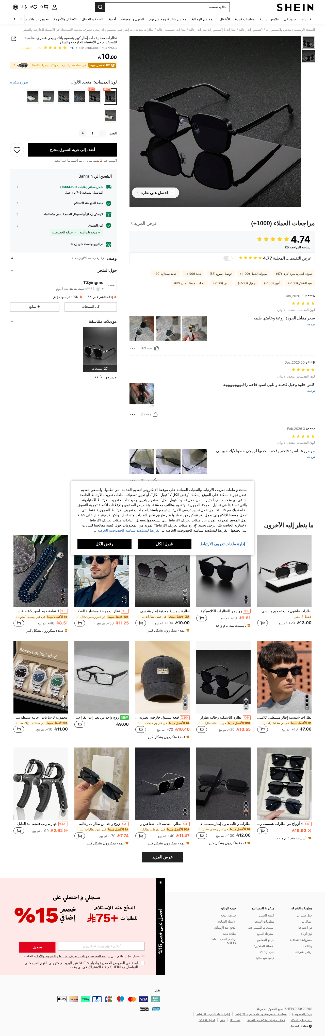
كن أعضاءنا (305, 927)
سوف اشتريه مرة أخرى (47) (294, 274)
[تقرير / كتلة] (132, 348)
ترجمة (311, 324)
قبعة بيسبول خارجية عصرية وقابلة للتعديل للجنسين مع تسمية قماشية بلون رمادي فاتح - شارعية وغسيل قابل (162, 717)
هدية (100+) (193, 274)
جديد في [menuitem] (290, 19)
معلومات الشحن (264, 921)
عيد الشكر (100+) (300, 283)
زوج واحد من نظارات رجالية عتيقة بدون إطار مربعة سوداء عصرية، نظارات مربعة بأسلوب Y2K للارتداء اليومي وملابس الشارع (101, 824)
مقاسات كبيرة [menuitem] (245, 19)
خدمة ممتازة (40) (165, 274)
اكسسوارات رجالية (251, 29)
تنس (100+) (221, 283)
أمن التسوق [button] (95, 225)
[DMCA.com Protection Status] (144, 1009)
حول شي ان (304, 915)
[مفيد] (156, 348)
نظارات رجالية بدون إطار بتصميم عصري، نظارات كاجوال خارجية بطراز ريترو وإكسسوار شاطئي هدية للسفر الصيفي (223, 824)
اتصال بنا (306, 921)
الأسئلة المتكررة (264, 946)
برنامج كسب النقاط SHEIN (223, 941)
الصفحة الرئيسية (304, 29)
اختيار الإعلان (207, 1020)
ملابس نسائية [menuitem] (269, 19)
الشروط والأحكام (301, 1020)
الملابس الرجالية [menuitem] (203, 19)
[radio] (110, 96)
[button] (24, 7)
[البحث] (100, 7)
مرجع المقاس (265, 940)
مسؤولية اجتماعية (301, 940)
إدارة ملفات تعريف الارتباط (213, 1014)
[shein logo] (295, 7)
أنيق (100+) (272, 283)
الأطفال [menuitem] (225, 19)
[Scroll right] (15, 19)
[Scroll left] (21, 19)
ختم (222, 1020)
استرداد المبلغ (265, 934)
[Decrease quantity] (102, 133)
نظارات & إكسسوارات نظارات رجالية (212, 29)
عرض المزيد (162, 857)
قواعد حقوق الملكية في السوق (266, 1020)
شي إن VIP (267, 952)
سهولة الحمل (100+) (253, 274)
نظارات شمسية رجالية (171, 29)
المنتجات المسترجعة (261, 927)
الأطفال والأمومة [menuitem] (65, 19)
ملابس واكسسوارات (278, 29)
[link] (44, 7)
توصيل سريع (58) (221, 274)
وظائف (307, 946)
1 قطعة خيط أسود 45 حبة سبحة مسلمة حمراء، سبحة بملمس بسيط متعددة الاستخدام (40, 611)
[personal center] (55, 7)
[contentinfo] (84, 999)
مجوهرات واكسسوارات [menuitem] (32, 19)
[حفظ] (17, 150)
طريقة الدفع (228, 915)
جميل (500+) (246, 283)
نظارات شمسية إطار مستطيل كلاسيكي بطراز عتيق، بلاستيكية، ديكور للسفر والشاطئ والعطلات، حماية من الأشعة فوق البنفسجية (284, 717)
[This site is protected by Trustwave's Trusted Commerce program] (156, 1009)
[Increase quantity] (82, 133)
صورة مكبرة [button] (19, 82)
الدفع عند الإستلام (225, 927)
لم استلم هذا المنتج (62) (189, 283)
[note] (232, 625)
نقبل (157, 990)
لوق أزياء (306, 934)
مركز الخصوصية (302, 1014)
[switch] (228, 258)
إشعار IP (235, 1020)
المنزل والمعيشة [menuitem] (132, 19)
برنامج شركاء (303, 952)
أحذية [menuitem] (112, 19)
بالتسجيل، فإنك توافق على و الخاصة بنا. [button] (82, 956)
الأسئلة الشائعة (226, 921)
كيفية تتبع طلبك (264, 958)
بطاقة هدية (229, 934)
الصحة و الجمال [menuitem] (92, 19)
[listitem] (100, 349)
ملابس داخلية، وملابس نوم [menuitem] (167, 19)
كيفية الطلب (266, 915)
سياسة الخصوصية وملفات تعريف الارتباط (261, 1014)
